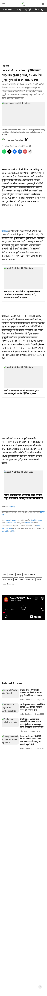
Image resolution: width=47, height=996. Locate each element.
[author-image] (4, 140)
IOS (12, 531)
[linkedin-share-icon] (20, 153)
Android (5, 531)
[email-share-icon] (25, 153)
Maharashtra (11, 522)
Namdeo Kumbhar (15, 140)
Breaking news (36, 520)
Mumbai (28, 522)
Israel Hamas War (8, 584)
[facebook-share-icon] (15, 153)
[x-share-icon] (9, 153)
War (16, 579)
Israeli (39, 579)
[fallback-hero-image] (10, 693)
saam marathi (7, 579)
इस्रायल (5, 231)
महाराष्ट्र (19, 9)
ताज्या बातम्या (7, 9)
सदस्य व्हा (12, 506)
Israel (19, 574)
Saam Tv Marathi (29, 574)
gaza (21, 579)
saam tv (11, 574)
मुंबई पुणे (28, 9)
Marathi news (11, 520)
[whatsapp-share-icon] (4, 153)
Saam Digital (30, 579)
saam (4, 574)
